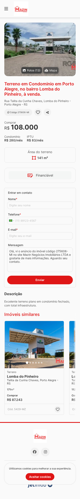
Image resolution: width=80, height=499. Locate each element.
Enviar (40, 280)
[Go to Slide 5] (39, 363)
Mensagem (15, 245)
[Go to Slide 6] (41, 363)
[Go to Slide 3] (33, 363)
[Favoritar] (38, 112)
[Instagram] (45, 452)
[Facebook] (34, 452)
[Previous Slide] (7, 49)
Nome (12, 199)
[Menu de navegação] (6, 8)
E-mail (13, 229)
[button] (40, 49)
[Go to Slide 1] (27, 362)
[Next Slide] (72, 49)
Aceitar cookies (40, 476)
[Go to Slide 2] (30, 363)
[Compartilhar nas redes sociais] (47, 112)
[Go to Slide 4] (36, 363)
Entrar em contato (20, 192)
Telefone (14, 214)
